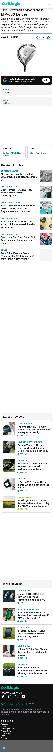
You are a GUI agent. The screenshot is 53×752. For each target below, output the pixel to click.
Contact (4, 726)
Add (46, 80)
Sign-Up (4, 738)
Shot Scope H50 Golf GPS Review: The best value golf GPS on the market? (33, 615)
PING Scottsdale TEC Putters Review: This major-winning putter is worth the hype (32, 670)
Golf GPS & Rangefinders (29, 442)
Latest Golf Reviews (20, 10)
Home (4, 10)
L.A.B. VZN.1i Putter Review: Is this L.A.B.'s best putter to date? (33, 485)
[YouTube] (24, 697)
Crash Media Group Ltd (15, 704)
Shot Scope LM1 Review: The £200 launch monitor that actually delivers (31, 634)
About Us (4, 724)
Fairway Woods (24, 424)
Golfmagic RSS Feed (9, 729)
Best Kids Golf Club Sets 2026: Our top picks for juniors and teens (18, 240)
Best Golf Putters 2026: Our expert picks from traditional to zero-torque (18, 224)
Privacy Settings (7, 733)
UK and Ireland (24, 497)
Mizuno (6, 92)
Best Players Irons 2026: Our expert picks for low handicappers (17, 193)
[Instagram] (10, 697)
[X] (17, 697)
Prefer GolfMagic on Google (22, 79)
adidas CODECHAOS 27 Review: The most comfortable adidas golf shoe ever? (30, 597)
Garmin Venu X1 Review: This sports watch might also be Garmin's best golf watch (32, 448)
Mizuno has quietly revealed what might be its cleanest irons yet (19, 177)
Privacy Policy (6, 731)
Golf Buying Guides (10, 187)
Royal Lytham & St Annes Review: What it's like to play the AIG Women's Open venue (33, 503)
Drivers (38, 10)
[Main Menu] (49, 4)
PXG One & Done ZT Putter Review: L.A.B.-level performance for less (32, 466)
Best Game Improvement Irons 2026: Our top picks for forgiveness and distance (18, 208)
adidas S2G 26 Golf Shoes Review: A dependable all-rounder (32, 652)
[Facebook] (3, 697)
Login (3, 736)
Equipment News (9, 171)
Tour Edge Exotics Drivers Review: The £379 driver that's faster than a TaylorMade (18, 256)
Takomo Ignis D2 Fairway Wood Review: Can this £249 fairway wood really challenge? (33, 429)
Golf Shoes (23, 591)
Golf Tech (22, 628)
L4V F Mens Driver (38, 153)
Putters (21, 460)
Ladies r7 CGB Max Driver (12, 154)
